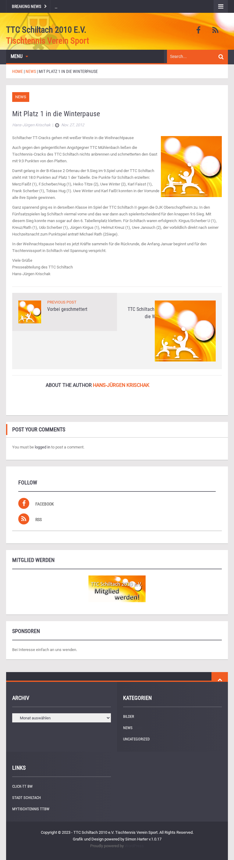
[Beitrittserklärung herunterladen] (117, 588)
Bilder (128, 716)
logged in (42, 447)
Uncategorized (136, 739)
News (20, 97)
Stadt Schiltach (26, 797)
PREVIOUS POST (61, 302)
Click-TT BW (22, 786)
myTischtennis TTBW (30, 809)
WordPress (134, 846)
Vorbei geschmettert (67, 309)
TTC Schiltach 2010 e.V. (46, 30)
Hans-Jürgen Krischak (121, 385)
